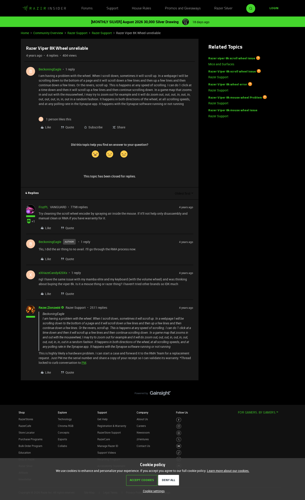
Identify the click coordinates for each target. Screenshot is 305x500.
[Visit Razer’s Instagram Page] (179, 426)
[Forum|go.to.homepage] (44, 8)
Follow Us (182, 412)
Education (25, 452)
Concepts (63, 432)
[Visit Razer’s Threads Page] (179, 433)
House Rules (141, 8)
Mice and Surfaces (221, 64)
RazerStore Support (109, 432)
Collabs (62, 446)
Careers (141, 426)
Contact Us (143, 446)
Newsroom (143, 432)
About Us (142, 419)
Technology (65, 419)
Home (25, 33)
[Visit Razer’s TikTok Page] (179, 452)
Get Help (102, 419)
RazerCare (103, 439)
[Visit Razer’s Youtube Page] (179, 446)
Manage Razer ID (107, 446)
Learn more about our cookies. (228, 471)
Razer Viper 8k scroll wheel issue (232, 71)
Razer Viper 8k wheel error (227, 84)
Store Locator (27, 432)
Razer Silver (223, 8)
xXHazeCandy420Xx (53, 273)
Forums (87, 8)
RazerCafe (25, 426)
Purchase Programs (30, 439)
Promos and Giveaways (183, 8)
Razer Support (77, 33)
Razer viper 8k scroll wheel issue (231, 58)
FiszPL (43, 207)
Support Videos (106, 452)
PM (83, 362)
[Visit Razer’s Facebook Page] (179, 420)
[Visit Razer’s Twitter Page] (179, 439)
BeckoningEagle (50, 69)
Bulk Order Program (30, 446)
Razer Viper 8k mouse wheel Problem (235, 97)
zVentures (143, 439)
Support (112, 8)
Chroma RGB (65, 426)
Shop (22, 412)
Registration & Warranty (111, 426)
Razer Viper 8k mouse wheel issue (232, 110)
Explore (62, 412)
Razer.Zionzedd (49, 307)
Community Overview (48, 33)
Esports (62, 439)
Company (142, 412)
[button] (274, 8)
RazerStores (26, 419)
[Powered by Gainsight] (153, 394)
